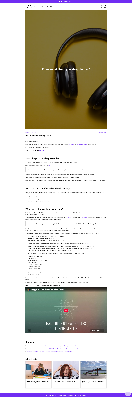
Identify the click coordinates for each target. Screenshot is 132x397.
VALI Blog (33, 132)
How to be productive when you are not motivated (37, 382)
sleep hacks (71, 144)
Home (27, 132)
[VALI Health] (29, 6)
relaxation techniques (82, 144)
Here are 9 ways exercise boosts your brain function (93, 382)
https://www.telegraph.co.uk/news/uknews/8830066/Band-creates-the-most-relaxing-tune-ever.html (53, 349)
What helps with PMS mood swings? (65, 381)
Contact (50, 6)
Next (105, 132)
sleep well (41, 150)
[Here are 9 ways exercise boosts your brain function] (93, 370)
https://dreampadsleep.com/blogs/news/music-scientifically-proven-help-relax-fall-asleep (50, 351)
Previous (101, 132)
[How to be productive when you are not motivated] (38, 370)
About (43, 6)
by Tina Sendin (28, 141)
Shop (35, 6)
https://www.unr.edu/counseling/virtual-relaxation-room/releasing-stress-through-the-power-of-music (53, 346)
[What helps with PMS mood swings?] (66, 370)
